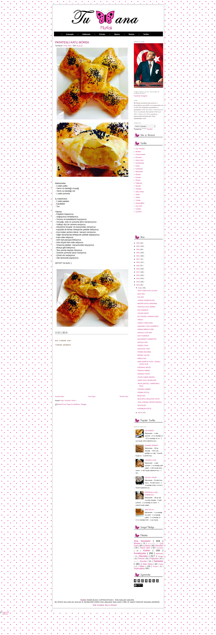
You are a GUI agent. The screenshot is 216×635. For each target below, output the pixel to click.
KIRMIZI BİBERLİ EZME (145, 329)
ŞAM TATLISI (149, 510)
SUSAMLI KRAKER (151, 445)
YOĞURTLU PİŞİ (150, 460)
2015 (138, 278)
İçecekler (139, 212)
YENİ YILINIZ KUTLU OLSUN (147, 291)
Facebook (137, 96)
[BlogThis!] (59, 332)
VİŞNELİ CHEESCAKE (145, 323)
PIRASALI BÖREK (143, 370)
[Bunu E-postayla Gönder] (56, 332)
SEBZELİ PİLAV (142, 345)
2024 (138, 249)
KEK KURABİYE (142, 310)
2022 (138, 256)
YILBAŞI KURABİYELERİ (145, 300)
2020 (138, 262)
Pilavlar (138, 180)
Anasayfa (69, 34)
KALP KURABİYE (143, 336)
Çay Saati (139, 206)
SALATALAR (141, 405)
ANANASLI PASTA (143, 374)
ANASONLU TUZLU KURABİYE (148, 326)
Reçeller (138, 186)
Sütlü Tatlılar (140, 192)
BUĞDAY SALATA (143, 355)
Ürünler (102, 34)
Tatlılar (138, 197)
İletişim (131, 34)
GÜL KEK (140, 297)
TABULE (140, 320)
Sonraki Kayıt (59, 396)
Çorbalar (138, 209)
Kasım (140, 412)
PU (135, 561)
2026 (138, 243)
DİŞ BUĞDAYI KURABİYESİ (146, 339)
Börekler (138, 151)
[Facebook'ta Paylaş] (64, 332)
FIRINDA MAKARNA (144, 352)
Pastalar (138, 177)
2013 (138, 285)
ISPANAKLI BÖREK (144, 389)
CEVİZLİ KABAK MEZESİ (146, 377)
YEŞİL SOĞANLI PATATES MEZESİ (149, 402)
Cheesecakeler (140, 154)
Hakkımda (86, 34)
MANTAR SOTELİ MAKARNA (147, 303)
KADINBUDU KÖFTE (144, 408)
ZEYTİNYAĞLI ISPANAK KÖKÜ (148, 316)
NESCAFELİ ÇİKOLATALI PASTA (148, 399)
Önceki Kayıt (124, 396)
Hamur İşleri (139, 160)
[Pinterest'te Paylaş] (66, 332)
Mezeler (138, 174)
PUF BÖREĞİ (149, 430)
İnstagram (144, 96)
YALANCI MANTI (143, 313)
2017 (138, 272)
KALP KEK (141, 294)
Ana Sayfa (91, 396)
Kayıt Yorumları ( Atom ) (68, 400)
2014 (138, 282)
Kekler (138, 166)
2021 (138, 259)
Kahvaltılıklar (140, 163)
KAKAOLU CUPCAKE (144, 333)
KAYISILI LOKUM (150, 477)
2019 (138, 265)
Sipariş (117, 34)
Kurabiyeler (139, 169)
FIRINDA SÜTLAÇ (143, 392)
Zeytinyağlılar (140, 203)
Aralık (140, 288)
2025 (138, 246)
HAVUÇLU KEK (142, 342)
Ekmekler (139, 157)
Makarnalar (139, 171)
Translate (149, 129)
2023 (138, 253)
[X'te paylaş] (61, 332)
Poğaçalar (139, 183)
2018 (138, 269)
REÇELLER (141, 396)
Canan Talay (67, 46)
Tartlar (138, 194)
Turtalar (138, 200)
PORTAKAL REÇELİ (144, 367)
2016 (138, 275)
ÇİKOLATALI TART (143, 349)
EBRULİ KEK (141, 358)
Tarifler (146, 34)
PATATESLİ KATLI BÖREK (146, 307)
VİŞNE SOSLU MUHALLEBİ (146, 380)
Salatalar (138, 189)
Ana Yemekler (140, 149)
